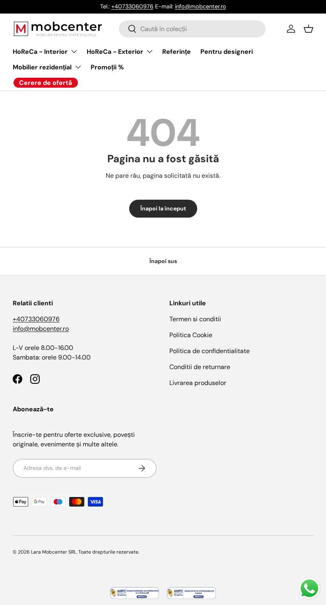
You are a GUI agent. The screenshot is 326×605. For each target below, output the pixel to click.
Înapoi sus (163, 261)
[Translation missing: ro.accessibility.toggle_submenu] (74, 51)
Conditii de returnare (199, 367)
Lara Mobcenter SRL (53, 552)
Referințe (176, 51)
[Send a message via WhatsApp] (309, 588)
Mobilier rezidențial (42, 67)
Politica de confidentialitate (209, 351)
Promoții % (107, 67)
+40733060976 (132, 6)
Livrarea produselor (197, 383)
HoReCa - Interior (40, 51)
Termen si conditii (195, 319)
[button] (308, 28)
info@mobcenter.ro (200, 6)
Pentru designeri (226, 51)
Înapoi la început (163, 208)
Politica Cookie (190, 335)
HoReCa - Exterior (115, 51)
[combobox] (192, 28)
